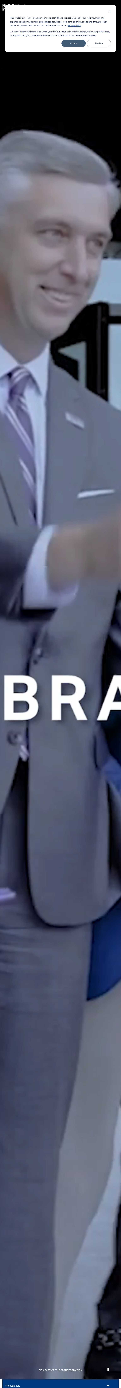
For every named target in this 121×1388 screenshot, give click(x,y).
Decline (99, 43)
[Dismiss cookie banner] (110, 12)
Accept (73, 43)
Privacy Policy (74, 25)
